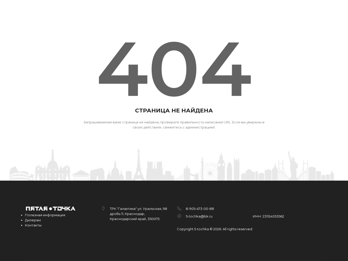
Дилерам (33, 220)
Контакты (33, 225)
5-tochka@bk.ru (199, 216)
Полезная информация (45, 215)
